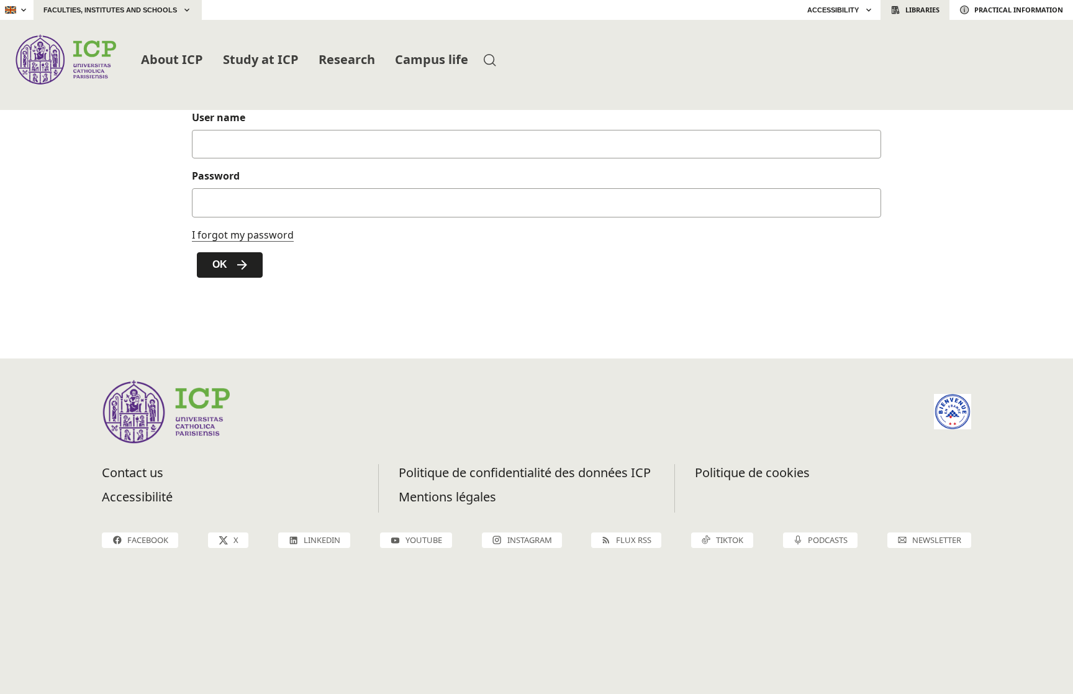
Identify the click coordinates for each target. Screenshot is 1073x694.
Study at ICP (261, 59)
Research (347, 59)
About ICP (172, 59)
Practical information (1018, 9)
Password (216, 176)
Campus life (431, 59)
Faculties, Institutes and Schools (110, 10)
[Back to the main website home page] (232, 10)
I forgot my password (243, 235)
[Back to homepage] (65, 59)
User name (218, 117)
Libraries (922, 9)
